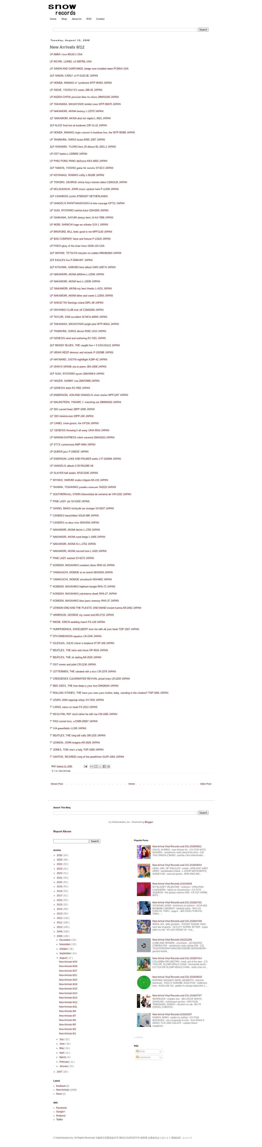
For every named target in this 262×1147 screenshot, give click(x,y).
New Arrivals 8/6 (67, 1020)
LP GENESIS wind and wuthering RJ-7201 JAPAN (78, 338)
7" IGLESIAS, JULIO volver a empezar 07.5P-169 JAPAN (82, 643)
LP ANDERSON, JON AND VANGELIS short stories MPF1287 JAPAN (89, 395)
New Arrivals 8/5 (67, 1024)
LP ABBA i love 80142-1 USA (66, 54)
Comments (144, 1057)
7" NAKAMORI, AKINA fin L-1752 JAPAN (73, 544)
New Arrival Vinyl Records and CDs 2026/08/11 (177, 846)
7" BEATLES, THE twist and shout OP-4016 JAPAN (79, 650)
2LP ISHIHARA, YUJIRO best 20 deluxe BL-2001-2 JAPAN (83, 146)
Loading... (139, 1037)
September (65, 953)
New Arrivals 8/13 (68, 997)
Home (53, 19)
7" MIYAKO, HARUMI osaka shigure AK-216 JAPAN (79, 480)
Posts (141, 1051)
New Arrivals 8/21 (68, 975)
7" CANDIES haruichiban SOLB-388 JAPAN (74, 515)
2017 (60, 895)
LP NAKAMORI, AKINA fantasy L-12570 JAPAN (76, 111)
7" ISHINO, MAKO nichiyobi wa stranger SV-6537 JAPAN (82, 508)
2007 (60, 1071)
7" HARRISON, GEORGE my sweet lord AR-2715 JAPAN (82, 615)
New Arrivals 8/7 (67, 1015)
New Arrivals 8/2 (67, 1029)
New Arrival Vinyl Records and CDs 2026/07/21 (177, 902)
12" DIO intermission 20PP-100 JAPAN (71, 416)
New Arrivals (65, 771)
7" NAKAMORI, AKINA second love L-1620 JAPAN (78, 551)
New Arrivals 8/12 (68, 1002)
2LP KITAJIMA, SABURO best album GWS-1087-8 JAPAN (82, 267)
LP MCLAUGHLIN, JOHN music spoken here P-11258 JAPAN (84, 189)
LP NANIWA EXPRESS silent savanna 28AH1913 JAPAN (82, 437)
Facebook (61, 1108)
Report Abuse (62, 831)
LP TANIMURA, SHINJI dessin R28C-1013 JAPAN (78, 331)
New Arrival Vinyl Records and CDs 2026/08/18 (177, 977)
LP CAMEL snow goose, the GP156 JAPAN (74, 423)
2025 (60, 859)
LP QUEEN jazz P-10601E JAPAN (69, 451)
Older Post (205, 784)
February (64, 1061)
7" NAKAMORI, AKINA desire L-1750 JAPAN (75, 529)
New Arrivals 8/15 (68, 988)
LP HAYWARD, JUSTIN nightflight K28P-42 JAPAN (78, 359)
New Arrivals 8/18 (68, 984)
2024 (60, 864)
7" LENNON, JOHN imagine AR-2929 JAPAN (75, 742)
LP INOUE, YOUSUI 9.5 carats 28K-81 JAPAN (76, 89)
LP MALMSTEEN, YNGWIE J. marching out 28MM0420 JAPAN (85, 402)
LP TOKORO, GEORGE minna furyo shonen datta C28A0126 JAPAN (88, 182)
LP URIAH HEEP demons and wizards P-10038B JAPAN (81, 352)
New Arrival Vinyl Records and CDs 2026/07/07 (177, 995)
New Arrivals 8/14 (68, 993)
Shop (64, 19)
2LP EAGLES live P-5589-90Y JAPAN (71, 260)
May (61, 1048)
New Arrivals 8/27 (68, 970)
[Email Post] (85, 766)
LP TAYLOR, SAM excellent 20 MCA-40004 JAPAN (78, 316)
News (59, 1093)
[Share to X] (100, 766)
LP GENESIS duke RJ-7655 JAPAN (70, 387)
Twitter (59, 1119)
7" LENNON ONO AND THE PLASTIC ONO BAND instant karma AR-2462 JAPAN (95, 607)
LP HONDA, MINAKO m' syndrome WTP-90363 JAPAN (81, 82)
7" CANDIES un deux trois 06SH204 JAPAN (74, 522)
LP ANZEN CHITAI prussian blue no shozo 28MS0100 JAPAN (84, 97)
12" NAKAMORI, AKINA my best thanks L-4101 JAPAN (81, 288)
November (65, 944)
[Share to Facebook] (104, 766)
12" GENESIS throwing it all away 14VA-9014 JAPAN (79, 430)
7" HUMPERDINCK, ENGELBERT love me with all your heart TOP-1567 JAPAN (94, 629)
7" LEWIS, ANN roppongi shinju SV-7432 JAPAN (77, 700)
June (62, 1043)
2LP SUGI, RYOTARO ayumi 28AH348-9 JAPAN (77, 373)
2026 (60, 855)
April (62, 1052)
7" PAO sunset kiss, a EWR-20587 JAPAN (73, 721)
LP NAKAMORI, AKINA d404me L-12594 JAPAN (77, 274)
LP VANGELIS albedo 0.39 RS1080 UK (72, 465)
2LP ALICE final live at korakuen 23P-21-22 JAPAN (78, 125)
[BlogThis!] (96, 766)
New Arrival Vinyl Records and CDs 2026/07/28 (177, 921)
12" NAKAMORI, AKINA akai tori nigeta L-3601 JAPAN (80, 118)
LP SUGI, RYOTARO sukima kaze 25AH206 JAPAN (79, 210)
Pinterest (60, 1115)
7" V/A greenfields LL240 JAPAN (68, 728)
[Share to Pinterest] (108, 766)
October (63, 949)
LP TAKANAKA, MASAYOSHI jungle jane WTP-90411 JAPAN (84, 324)
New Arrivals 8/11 (68, 1006)
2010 (60, 927)
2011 (60, 922)
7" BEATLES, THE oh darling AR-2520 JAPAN (75, 657)
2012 (60, 918)
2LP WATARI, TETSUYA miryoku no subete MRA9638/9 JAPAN (85, 253)
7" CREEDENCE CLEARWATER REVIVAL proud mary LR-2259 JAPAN (90, 678)
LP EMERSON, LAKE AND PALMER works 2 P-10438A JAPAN (85, 458)
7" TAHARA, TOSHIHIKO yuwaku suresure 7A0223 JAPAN (83, 487)
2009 (60, 931)
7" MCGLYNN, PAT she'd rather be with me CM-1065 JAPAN (83, 714)
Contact (100, 19)
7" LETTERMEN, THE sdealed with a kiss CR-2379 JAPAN (83, 671)
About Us (77, 19)
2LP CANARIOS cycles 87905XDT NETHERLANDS (79, 196)
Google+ (60, 1111)
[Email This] (92, 766)
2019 (60, 886)
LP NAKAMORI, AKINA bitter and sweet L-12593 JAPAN (81, 295)
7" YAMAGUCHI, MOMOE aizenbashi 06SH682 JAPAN (81, 579)
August (63, 958)
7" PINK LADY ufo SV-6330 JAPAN (69, 501)
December (65, 940)
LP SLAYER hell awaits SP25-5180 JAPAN (74, 473)
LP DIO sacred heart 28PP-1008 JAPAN (72, 409)
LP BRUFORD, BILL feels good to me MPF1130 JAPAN (81, 231)
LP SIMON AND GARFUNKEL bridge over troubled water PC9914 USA (89, 68)
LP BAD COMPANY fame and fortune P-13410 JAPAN (80, 238)
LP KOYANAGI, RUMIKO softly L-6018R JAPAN (77, 175)
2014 (60, 909)
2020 (60, 882)
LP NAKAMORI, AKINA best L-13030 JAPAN (75, 281)
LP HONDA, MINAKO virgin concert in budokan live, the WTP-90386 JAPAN (92, 132)
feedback (61, 1086)
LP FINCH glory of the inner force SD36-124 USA (77, 245)
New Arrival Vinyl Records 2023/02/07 (172, 1014)
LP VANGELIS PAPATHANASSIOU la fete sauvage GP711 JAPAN (87, 203)
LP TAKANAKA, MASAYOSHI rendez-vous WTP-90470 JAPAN (85, 104)
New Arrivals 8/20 (68, 980)
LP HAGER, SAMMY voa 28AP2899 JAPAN (74, 380)
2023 (60, 868)
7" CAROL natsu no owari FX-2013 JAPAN (73, 707)
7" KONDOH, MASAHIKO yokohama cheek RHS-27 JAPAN (83, 593)
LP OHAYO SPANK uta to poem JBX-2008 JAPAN (78, 366)
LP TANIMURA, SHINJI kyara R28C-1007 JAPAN (77, 139)
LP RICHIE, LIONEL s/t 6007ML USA (71, 61)
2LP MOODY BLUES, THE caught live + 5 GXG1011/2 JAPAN (85, 345)
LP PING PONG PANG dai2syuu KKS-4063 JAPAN (78, 160)
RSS (89, 19)
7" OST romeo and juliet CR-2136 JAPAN (73, 664)
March (63, 1057)
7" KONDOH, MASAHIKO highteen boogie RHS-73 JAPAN (82, 586)
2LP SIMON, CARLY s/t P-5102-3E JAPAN (74, 75)
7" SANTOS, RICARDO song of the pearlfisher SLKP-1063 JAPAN (87, 756)
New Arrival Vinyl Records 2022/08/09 (172, 883)
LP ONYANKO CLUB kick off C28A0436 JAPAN (76, 309)
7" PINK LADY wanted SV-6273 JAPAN (72, 558)
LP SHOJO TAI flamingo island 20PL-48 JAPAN (76, 302)
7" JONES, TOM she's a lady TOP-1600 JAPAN (76, 749)
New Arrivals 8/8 (67, 1011)
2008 (60, 936)
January (63, 1066)
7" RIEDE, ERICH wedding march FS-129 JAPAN (77, 622)
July (61, 1039)
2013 (60, 913)
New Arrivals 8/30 (68, 961)
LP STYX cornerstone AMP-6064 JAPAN (72, 444)
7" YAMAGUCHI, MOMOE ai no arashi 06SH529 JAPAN (81, 572)
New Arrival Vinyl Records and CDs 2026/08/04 (177, 865)
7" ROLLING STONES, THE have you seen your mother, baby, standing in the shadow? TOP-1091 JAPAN (109, 692)
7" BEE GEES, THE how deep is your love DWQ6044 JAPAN (84, 685)
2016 (60, 900)
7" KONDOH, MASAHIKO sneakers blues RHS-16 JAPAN (82, 565)
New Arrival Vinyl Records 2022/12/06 (172, 939)
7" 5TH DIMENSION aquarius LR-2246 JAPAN (75, 636)
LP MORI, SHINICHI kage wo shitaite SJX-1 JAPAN (79, 224)
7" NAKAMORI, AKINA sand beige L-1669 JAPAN (77, 536)
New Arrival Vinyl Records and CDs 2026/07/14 (177, 958)
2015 (60, 904)
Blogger (149, 822)
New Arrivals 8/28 (68, 966)
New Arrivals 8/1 (67, 1033)
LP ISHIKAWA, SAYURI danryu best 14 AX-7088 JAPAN (81, 217)
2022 (60, 873)
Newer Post (57, 784)
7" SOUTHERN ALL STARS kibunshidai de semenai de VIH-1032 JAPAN (90, 494)
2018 (60, 891)
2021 (60, 877)
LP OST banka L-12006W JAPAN (68, 153)
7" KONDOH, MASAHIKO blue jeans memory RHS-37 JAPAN (84, 600)
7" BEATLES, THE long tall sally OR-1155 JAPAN (77, 735)
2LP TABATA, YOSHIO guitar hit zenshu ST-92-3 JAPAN (81, 168)
